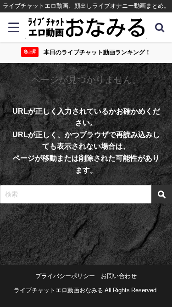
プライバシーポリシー (65, 276)
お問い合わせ (119, 276)
